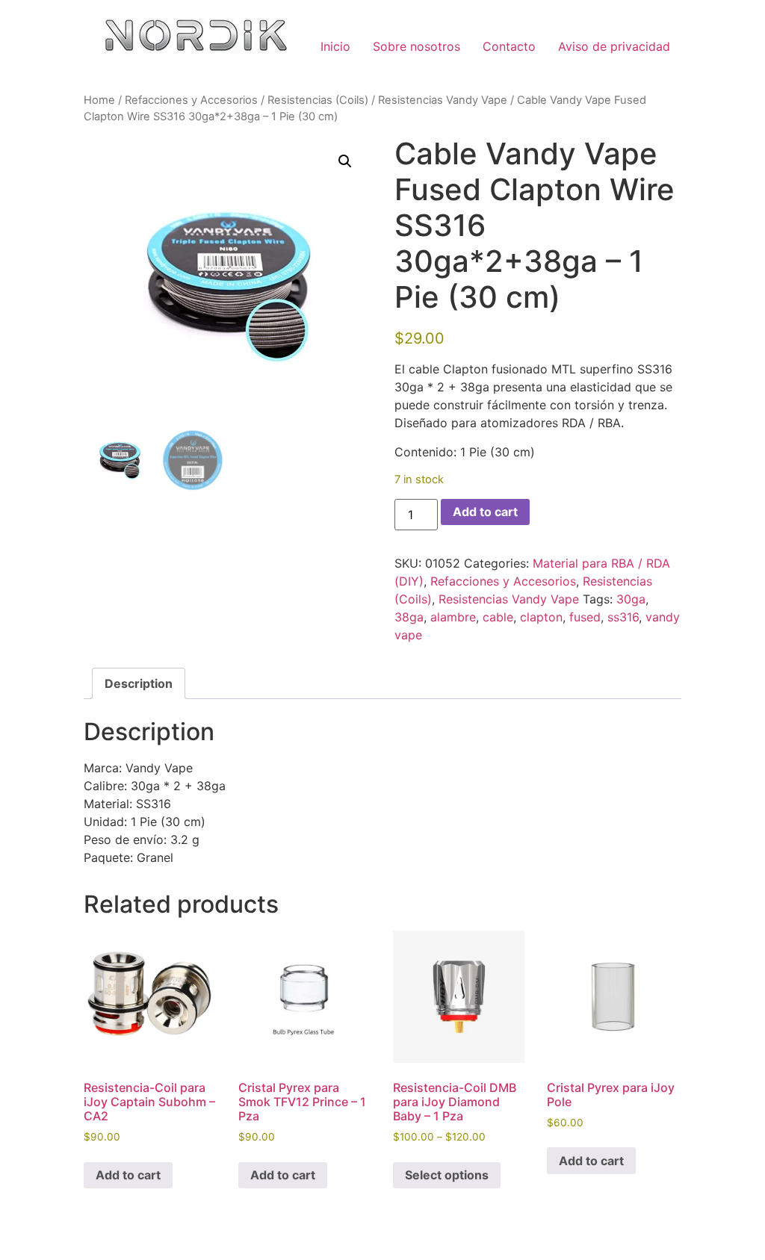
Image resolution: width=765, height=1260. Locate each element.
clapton (541, 616)
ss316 (623, 616)
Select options (447, 1174)
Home (99, 100)
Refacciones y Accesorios (191, 100)
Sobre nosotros (416, 46)
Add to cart (485, 511)
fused (585, 616)
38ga (409, 616)
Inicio (335, 46)
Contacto (509, 46)
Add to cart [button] (128, 1174)
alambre (453, 616)
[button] (345, 161)
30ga (630, 599)
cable (498, 616)
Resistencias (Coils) (317, 100)
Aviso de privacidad (614, 46)
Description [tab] (139, 683)
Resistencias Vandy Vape (442, 100)
